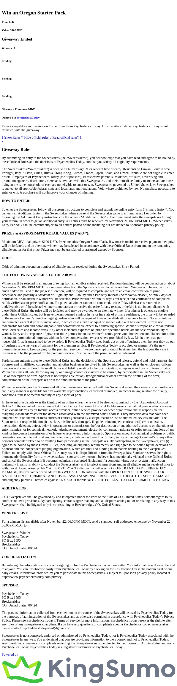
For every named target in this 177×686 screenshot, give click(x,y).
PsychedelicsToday (28, 117)
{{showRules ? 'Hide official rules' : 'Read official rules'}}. (42, 137)
